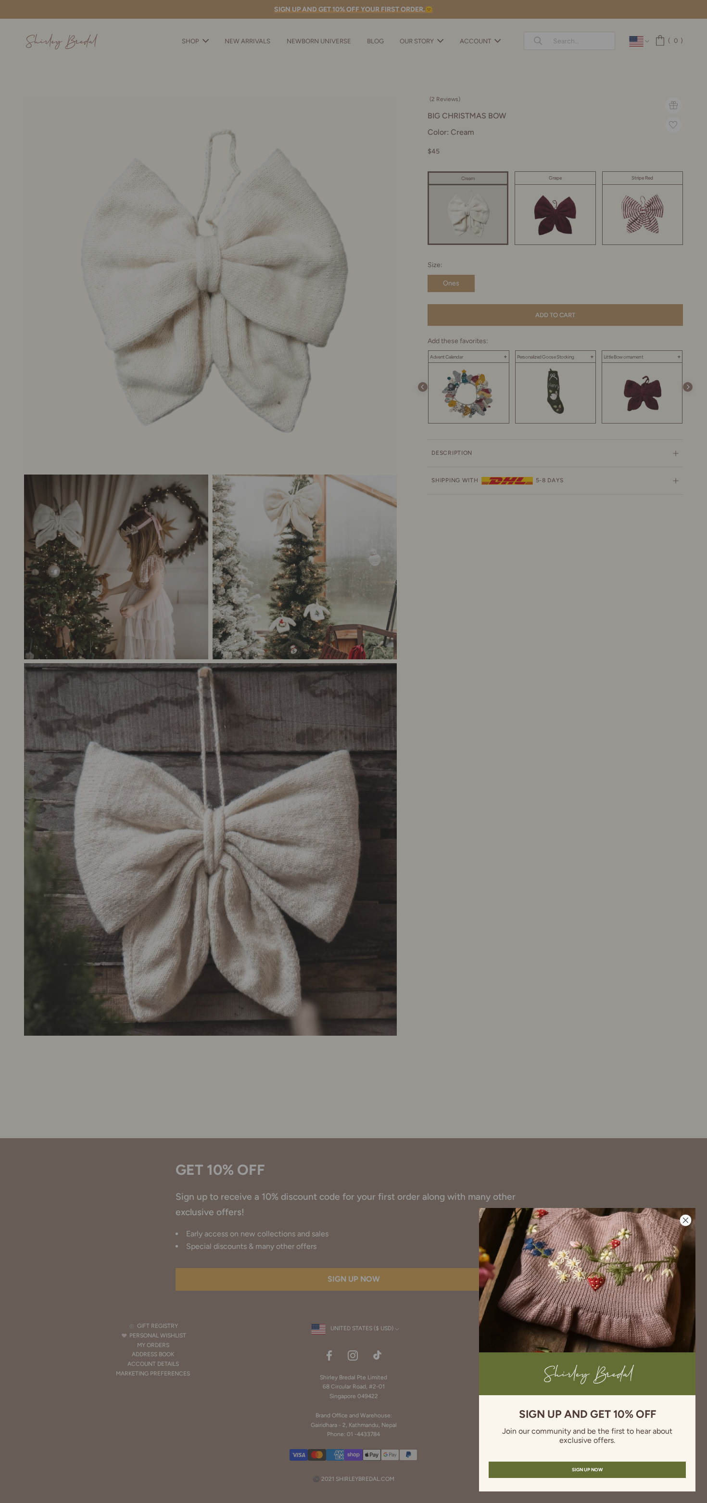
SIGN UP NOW (587, 1469)
